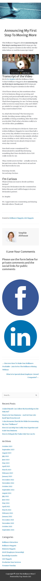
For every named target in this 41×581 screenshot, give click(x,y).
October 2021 (7, 526)
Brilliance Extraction (10, 542)
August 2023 (6, 453)
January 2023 (7, 476)
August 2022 (6, 493)
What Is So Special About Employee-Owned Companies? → (22, 374)
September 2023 (8, 450)
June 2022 (5, 500)
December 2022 (8, 480)
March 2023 (6, 470)
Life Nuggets (29, 218)
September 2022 (8, 490)
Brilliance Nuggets (16, 218)
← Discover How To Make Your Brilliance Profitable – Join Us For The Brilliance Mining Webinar (19, 364)
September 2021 (8, 530)
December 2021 (8, 520)
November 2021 (8, 523)
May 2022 (5, 503)
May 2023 (5, 463)
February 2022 (7, 513)
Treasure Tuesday (9, 566)
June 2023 (5, 460)
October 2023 (7, 446)
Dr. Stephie (11, 79)
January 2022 (7, 516)
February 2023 (7, 473)
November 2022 (8, 483)
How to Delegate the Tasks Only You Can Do (18, 434)
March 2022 (6, 510)
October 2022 (7, 486)
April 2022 (6, 506)
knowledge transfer (9, 556)
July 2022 (5, 496)
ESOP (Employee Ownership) (13, 552)
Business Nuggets (8, 549)
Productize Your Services (11, 562)
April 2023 (6, 466)
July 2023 (5, 456)
